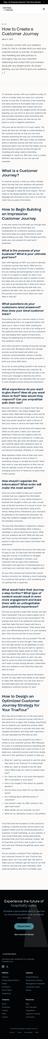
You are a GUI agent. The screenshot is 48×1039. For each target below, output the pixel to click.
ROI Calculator (31, 1007)
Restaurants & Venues (34, 980)
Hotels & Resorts (32, 977)
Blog (27, 1004)
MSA (36, 1032)
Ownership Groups (33, 987)
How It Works (7, 990)
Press (4, 1014)
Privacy (12, 1032)
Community (30, 1017)
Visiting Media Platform (10, 980)
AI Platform (6, 987)
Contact (5, 1017)
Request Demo (24, 926)
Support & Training (33, 1014)
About (4, 1004)
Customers (6, 1007)
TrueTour (5, 977)
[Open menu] (43, 9)
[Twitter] (7, 966)
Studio (4, 984)
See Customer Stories (24, 934)
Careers (5, 1010)
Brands (28, 990)
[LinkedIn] (3, 966)
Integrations (6, 993)
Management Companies (35, 984)
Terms (19, 1032)
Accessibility (28, 1032)
